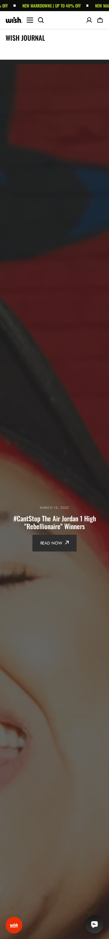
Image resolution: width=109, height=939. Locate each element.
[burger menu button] (30, 20)
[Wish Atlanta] (14, 20)
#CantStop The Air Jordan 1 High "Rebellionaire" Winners (54, 522)
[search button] (40, 20)
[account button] (89, 20)
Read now (51, 543)
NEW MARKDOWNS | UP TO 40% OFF (44, 6)
